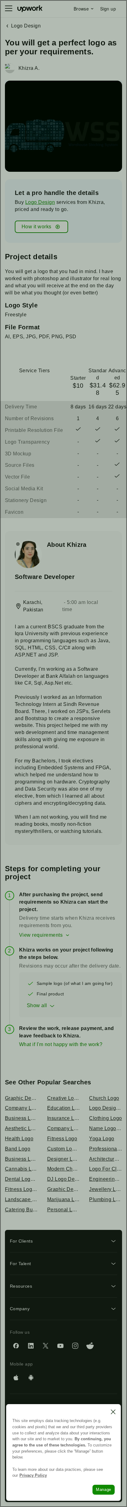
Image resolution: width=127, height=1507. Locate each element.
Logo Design (40, 202)
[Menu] (8, 9)
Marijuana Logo (63, 1199)
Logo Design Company (105, 1108)
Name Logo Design (105, 1128)
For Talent (20, 1263)
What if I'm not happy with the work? (60, 1044)
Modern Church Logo (63, 1168)
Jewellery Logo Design (105, 1189)
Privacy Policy (33, 1475)
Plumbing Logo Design (105, 1199)
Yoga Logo (101, 1138)
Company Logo (63, 1128)
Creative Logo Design (63, 1098)
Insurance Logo (63, 1118)
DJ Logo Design (63, 1179)
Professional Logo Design (105, 1148)
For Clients (21, 1241)
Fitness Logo (62, 1138)
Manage (103, 1489)
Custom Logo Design (63, 1148)
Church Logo (104, 1098)
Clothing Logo (105, 1118)
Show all (37, 1005)
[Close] (113, 1411)
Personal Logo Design (63, 1209)
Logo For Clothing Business (105, 1168)
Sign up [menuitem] (108, 9)
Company (20, 1308)
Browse (81, 9)
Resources (21, 1286)
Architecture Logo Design (105, 1159)
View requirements (41, 935)
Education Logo (63, 1108)
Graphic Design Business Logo (63, 1189)
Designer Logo (63, 1159)
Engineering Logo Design (105, 1179)
